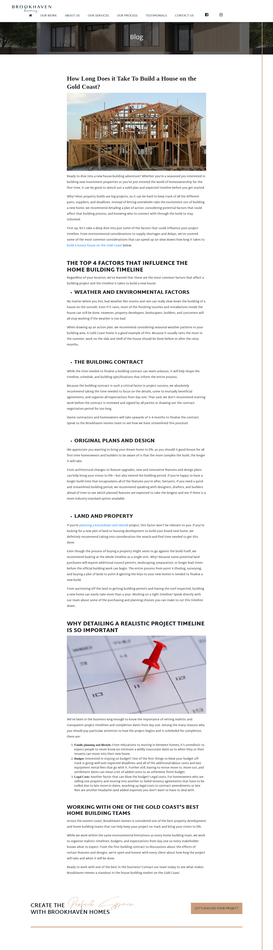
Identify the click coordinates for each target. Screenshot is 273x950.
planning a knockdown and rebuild (103, 525)
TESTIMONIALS (156, 16)
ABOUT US (72, 16)
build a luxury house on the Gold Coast (94, 245)
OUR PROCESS (127, 16)
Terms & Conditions (45, 943)
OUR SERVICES (98, 16)
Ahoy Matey (235, 945)
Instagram (54, 938)
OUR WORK (48, 16)
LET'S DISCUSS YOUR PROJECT (216, 908)
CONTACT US (184, 16)
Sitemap (77, 943)
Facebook (38, 938)
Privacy (65, 943)
